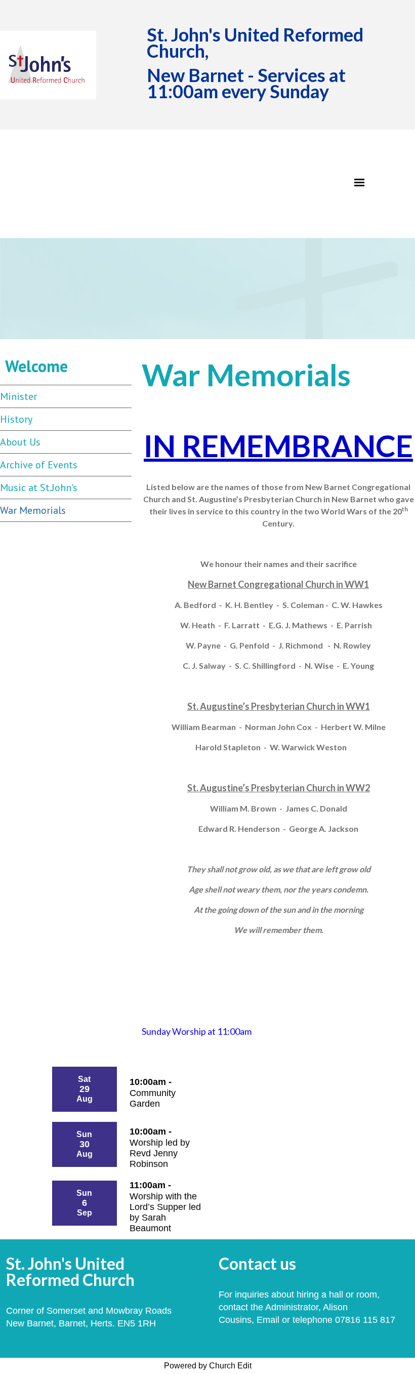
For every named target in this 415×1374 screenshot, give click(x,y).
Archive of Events (38, 464)
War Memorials (33, 510)
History (16, 419)
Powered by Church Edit (208, 1365)
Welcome (36, 366)
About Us (20, 442)
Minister (18, 396)
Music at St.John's (38, 487)
